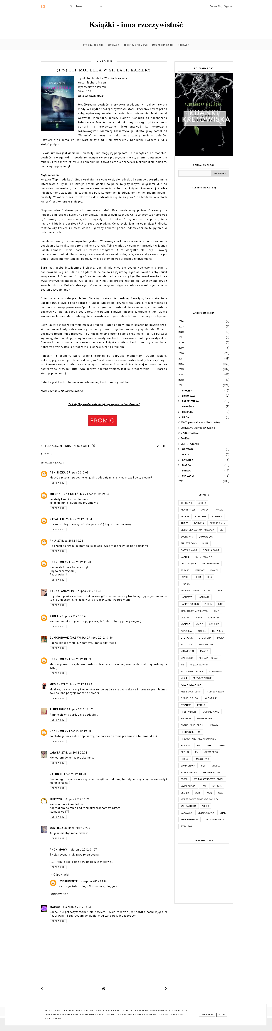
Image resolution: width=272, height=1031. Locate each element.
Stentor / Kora (211, 772)
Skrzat (185, 759)
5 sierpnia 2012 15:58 (77, 907)
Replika (185, 752)
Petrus (201, 705)
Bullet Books (189, 543)
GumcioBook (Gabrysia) (68, 637)
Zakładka (186, 813)
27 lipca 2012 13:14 (73, 616)
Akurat (185, 516)
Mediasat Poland (209, 658)
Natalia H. (57, 519)
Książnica (186, 631)
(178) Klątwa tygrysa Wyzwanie (196, 427)
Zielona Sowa (206, 813)
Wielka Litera (188, 806)
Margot (56, 907)
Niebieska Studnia (191, 691)
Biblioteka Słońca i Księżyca (197, 530)
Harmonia (203, 597)
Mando (204, 651)
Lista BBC (217, 631)
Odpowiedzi (61, 874)
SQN (203, 765)
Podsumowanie (210, 712)
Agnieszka (58, 472)
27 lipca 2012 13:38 (100, 637)
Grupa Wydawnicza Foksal (196, 590)
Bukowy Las (206, 536)
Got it (222, 1015)
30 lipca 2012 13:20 (73, 774)
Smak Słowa (202, 759)
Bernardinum (217, 523)
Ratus (54, 774)
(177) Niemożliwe (188, 433)
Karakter (213, 617)
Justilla (56, 827)
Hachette (186, 597)
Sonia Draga (188, 765)
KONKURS (214, 624)
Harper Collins (190, 604)
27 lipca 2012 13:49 (79, 684)
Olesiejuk (210, 698)
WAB (209, 792)
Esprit (184, 577)
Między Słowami (199, 664)
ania (53, 540)
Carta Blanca (189, 550)
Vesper (185, 792)
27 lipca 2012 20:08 (74, 752)
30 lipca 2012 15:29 (77, 799)
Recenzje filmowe (136, 45)
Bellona (199, 523)
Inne (220, 604)
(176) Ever (184, 438)
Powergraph (204, 718)
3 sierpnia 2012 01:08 (93, 881)
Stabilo (215, 765)
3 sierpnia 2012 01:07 (82, 849)
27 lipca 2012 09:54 (79, 519)
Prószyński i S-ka (190, 732)
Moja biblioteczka (192, 671)
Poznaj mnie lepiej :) (192, 725)
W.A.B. (198, 792)
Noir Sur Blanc (216, 691)
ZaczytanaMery (62, 591)
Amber (184, 523)
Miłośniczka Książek (66, 494)
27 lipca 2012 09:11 (80, 472)
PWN (199, 745)
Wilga (205, 806)
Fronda (185, 584)
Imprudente (68, 881)
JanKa (198, 617)
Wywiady (113, 45)
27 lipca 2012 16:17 (80, 709)
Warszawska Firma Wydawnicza (200, 799)
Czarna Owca (211, 550)
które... (202, 631)
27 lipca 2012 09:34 (96, 494)
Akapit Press (188, 509)
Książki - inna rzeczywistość (136, 24)
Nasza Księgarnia (191, 685)
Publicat (186, 745)
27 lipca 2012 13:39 (78, 659)
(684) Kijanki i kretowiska (205, 118)
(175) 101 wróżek (188, 443)
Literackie (187, 638)
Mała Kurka (187, 651)
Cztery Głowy (203, 557)
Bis (221, 530)
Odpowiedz (58, 483)
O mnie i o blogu (190, 698)
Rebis (210, 745)
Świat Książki (188, 786)
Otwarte (186, 705)
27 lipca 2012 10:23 (70, 540)
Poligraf (186, 718)
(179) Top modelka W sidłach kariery (199, 422)
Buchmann (187, 536)
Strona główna (93, 45)
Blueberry (58, 709)
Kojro (199, 624)
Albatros (200, 516)
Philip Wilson (188, 712)
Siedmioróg (211, 752)
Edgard (185, 570)
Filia (209, 577)
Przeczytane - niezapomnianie (198, 739)
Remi (222, 745)
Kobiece (185, 624)
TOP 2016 (217, 786)
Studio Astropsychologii (209, 779)
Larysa (55, 752)
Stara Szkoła (189, 772)
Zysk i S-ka (186, 826)
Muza (184, 678)
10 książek (186, 503)
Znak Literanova (214, 819)
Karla (54, 616)
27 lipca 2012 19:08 (78, 730)
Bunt (205, 543)
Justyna (56, 799)
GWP (220, 590)
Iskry (216, 611)
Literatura (205, 638)
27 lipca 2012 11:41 (89, 591)
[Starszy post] (166, 988)
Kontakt (183, 45)
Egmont (199, 570)
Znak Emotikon (189, 819)
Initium (208, 604)
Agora (202, 503)
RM (197, 752)
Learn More (207, 1015)
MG (182, 664)
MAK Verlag (206, 644)
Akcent (205, 509)
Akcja (219, 509)
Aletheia (217, 516)
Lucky (220, 638)
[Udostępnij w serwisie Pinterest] (164, 446)
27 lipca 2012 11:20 (78, 562)
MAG (191, 644)
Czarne (185, 557)
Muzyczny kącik (163, 45)
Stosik (184, 779)
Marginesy (187, 658)
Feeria (197, 577)
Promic (48, 454)
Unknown (57, 562)
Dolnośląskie (189, 563)
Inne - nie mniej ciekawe (194, 611)
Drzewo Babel (210, 563)
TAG (204, 786)
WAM (221, 792)
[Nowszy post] (42, 988)
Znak (223, 813)
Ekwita (214, 570)
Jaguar (185, 617)
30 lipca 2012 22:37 (77, 827)
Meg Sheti (57, 684)
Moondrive (215, 671)
